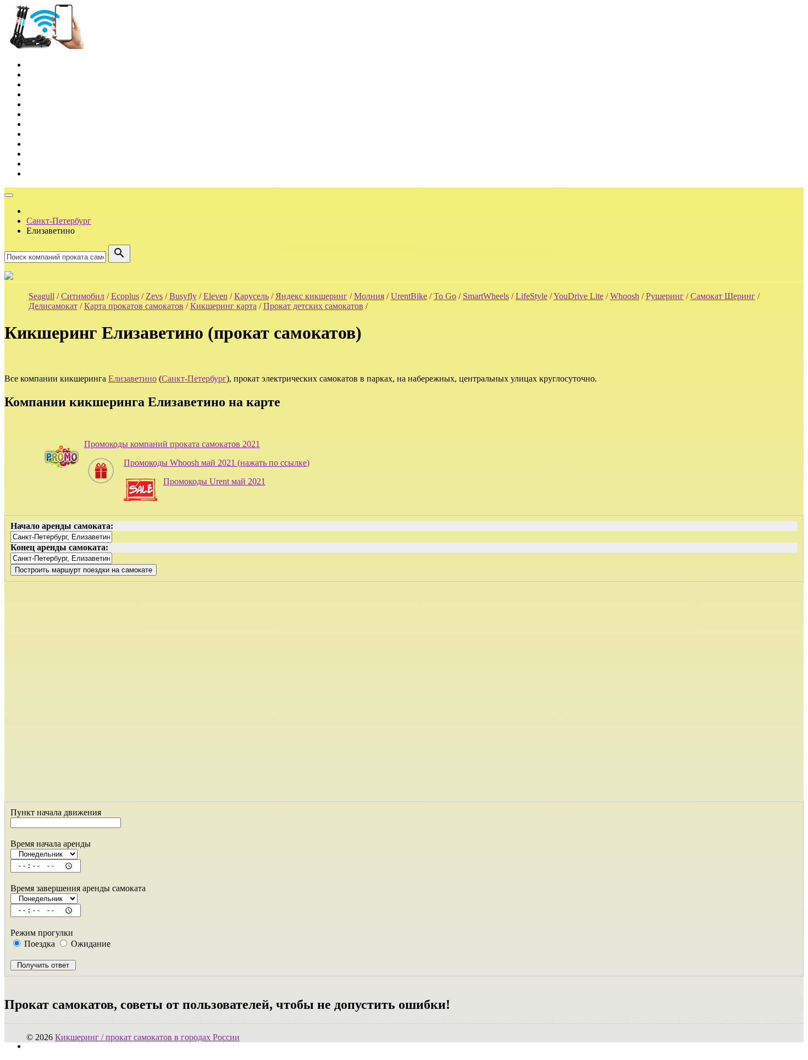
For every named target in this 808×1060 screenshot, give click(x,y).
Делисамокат (53, 306)
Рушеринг (665, 296)
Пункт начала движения (55, 812)
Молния (369, 296)
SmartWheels (486, 296)
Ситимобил (82, 296)
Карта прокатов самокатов (134, 306)
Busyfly (183, 296)
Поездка (38, 943)
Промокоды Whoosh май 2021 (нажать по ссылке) (216, 462)
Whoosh (624, 296)
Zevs (154, 296)
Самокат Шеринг (722, 296)
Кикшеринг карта (223, 306)
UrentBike (409, 296)
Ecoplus (125, 296)
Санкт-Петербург (194, 378)
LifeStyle (531, 296)
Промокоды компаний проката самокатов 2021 (172, 444)
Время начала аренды (50, 843)
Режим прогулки (41, 932)
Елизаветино (132, 378)
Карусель (251, 296)
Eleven (215, 296)
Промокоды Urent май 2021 (214, 481)
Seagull (41, 296)
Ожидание (89, 943)
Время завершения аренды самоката (78, 888)
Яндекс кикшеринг (311, 296)
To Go (445, 296)
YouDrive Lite (579, 296)
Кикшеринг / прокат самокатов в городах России (147, 1037)
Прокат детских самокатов (313, 306)
